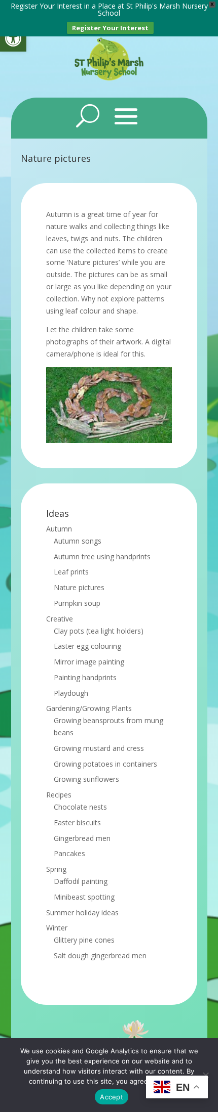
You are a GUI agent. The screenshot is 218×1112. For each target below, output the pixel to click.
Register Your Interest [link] (110, 27)
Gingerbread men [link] (82, 838)
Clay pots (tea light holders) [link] (98, 631)
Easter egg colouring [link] (87, 646)
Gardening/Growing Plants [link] (89, 708)
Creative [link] (59, 619)
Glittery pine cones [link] (84, 940)
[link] (13, 38)
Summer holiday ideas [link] (82, 912)
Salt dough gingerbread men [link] (100, 955)
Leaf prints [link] (71, 571)
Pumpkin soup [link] (77, 603)
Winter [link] (56, 927)
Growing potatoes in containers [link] (105, 764)
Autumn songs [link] (77, 541)
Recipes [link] (58, 794)
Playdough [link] (71, 693)
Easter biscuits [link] (77, 822)
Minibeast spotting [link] (84, 897)
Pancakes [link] (69, 853)
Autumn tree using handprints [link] (102, 556)
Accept (111, 1097)
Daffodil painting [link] (80, 881)
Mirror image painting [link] (89, 661)
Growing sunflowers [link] (86, 779)
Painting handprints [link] (85, 677)
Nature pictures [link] (79, 587)
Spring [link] (56, 869)
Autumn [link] (59, 528)
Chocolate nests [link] (80, 807)
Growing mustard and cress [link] (99, 748)
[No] (205, 1075)
